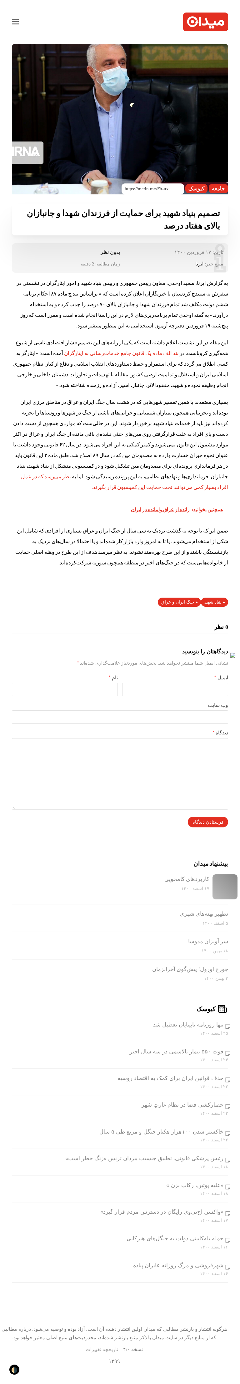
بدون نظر (110, 252)
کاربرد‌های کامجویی (186, 879)
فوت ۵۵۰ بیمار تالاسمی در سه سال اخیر (176, 1051)
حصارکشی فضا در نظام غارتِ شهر (182, 1105)
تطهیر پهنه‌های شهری (204, 914)
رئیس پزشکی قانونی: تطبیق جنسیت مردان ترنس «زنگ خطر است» (144, 1158)
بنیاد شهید (213, 602)
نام (113, 677)
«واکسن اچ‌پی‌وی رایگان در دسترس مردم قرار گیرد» (161, 1212)
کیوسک (196, 189)
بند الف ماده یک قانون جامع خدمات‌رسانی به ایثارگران (121, 353)
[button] (15, 22)
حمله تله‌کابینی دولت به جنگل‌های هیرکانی (175, 1238)
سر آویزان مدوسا (208, 941)
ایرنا (199, 263)
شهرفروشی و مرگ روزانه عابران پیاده (178, 1265)
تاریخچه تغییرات (102, 1349)
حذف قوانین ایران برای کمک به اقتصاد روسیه (170, 1078)
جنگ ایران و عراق (177, 602)
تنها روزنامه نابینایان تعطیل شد (188, 1024)
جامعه (218, 189)
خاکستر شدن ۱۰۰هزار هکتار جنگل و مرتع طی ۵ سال (161, 1132)
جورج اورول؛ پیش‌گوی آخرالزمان (190, 969)
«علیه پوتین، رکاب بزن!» (194, 1185)
